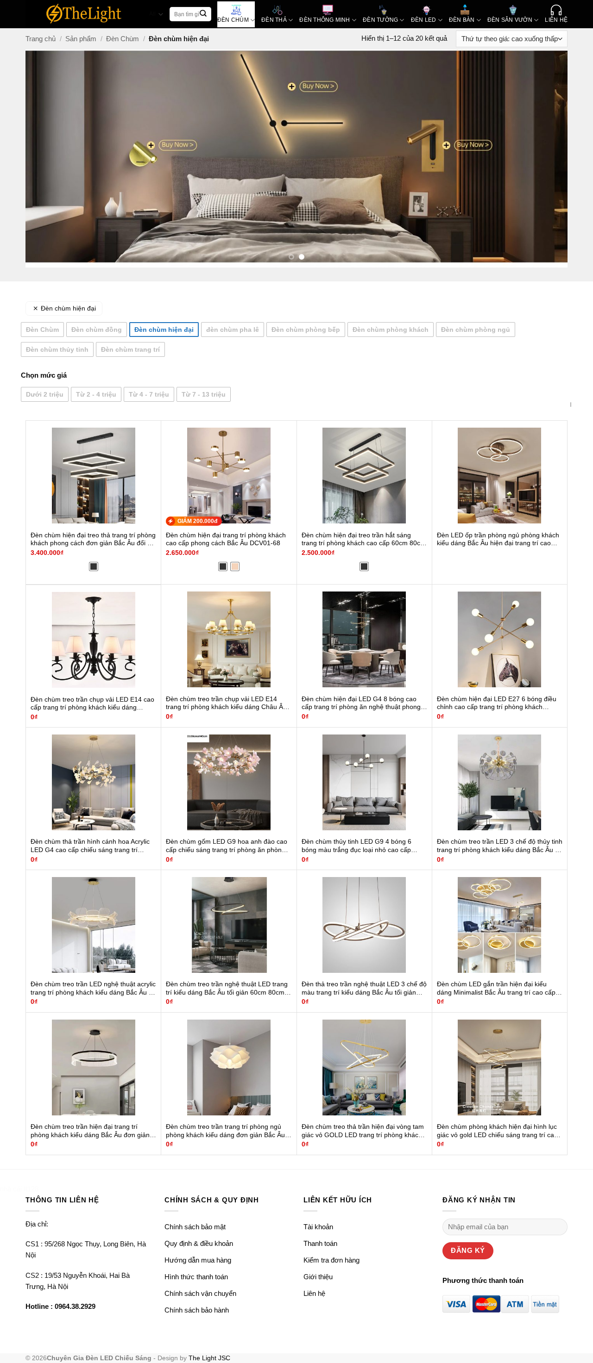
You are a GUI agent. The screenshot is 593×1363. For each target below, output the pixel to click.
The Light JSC (209, 1358)
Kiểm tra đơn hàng (331, 1260)
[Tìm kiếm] (203, 14)
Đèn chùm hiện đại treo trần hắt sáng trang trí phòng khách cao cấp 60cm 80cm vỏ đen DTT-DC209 (364, 540)
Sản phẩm (80, 39)
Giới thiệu (318, 1277)
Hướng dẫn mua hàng (197, 1260)
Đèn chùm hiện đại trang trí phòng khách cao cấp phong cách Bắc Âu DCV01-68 (226, 539)
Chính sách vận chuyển (200, 1293)
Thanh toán (320, 1243)
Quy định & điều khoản (198, 1243)
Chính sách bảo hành (196, 1310)
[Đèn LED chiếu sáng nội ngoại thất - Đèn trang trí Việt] (84, 14)
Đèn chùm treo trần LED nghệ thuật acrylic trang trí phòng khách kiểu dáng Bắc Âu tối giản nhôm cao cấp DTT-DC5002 (93, 988)
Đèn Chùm (122, 39)
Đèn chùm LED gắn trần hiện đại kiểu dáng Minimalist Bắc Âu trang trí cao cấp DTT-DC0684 (496, 988)
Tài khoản (318, 1227)
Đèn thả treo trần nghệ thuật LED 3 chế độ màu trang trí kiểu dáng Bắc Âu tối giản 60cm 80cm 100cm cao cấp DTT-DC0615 (364, 988)
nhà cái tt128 (19, 1189)
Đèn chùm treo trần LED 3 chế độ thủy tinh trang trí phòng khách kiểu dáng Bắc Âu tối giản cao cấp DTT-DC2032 (499, 846)
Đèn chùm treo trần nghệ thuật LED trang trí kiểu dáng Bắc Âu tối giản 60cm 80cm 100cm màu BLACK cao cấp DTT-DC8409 (227, 988)
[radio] (93, 566)
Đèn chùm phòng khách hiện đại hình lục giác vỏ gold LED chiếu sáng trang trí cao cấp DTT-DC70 (497, 1131)
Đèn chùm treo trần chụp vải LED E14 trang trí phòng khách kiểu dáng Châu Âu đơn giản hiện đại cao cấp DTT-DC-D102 (226, 703)
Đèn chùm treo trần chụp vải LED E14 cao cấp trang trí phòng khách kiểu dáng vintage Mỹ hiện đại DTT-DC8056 (92, 704)
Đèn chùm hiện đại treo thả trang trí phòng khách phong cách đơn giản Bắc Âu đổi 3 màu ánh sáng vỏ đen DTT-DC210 (93, 540)
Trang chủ (40, 39)
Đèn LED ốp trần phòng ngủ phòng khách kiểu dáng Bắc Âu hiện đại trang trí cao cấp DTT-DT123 (498, 540)
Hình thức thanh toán (196, 1277)
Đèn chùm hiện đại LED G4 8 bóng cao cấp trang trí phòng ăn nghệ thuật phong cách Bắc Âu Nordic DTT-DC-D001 (361, 703)
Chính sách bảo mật (195, 1227)
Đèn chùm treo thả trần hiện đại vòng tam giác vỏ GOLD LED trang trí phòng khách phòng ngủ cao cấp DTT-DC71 (363, 1131)
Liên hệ (314, 1293)
